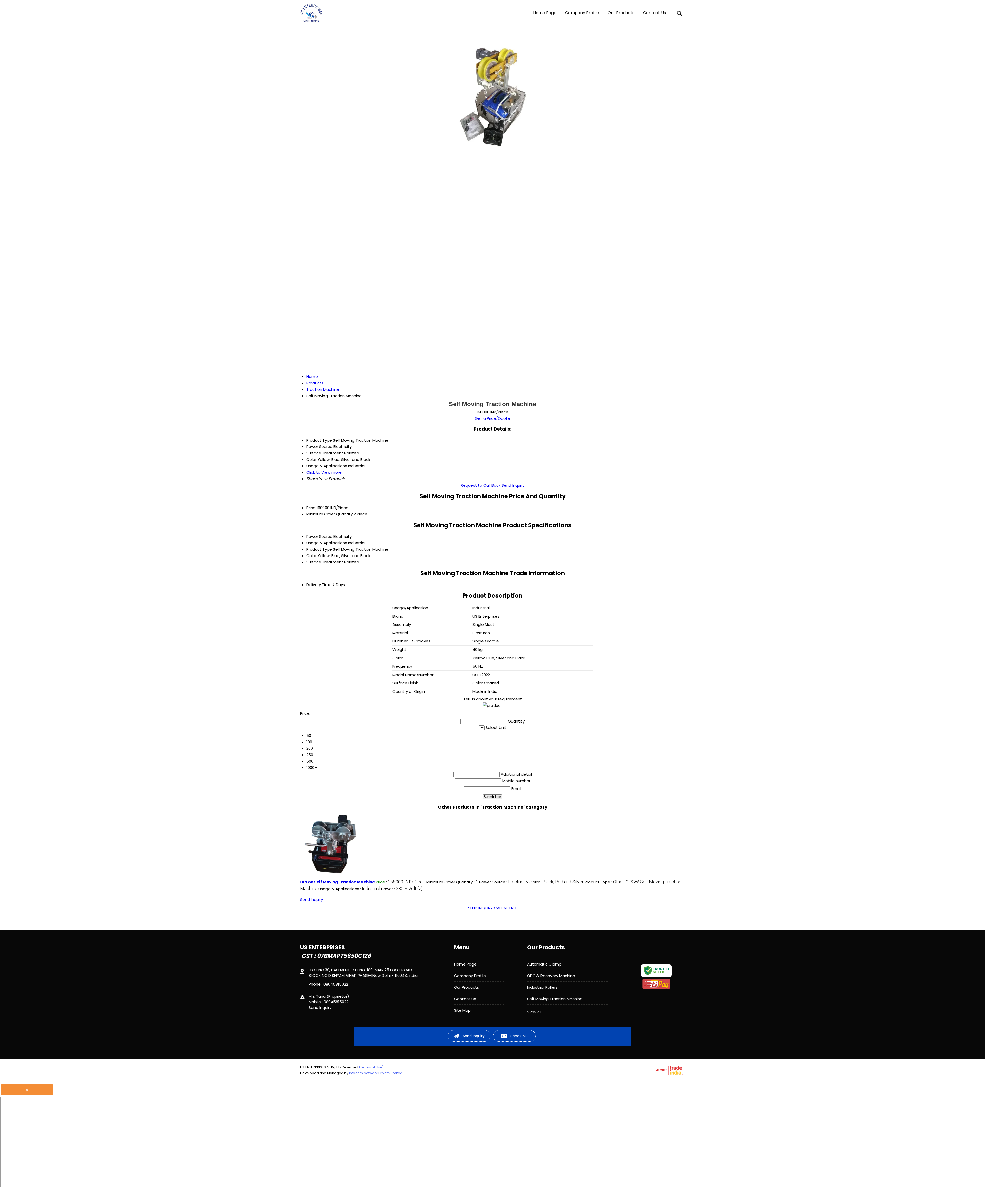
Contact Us (654, 13)
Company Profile (582, 13)
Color (311, 555)
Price (311, 507)
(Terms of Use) (371, 1067)
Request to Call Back (480, 485)
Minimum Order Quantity (329, 514)
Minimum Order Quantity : (452, 882)
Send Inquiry (512, 485)
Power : (401, 888)
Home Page (544, 13)
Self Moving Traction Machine (555, 998)
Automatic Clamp (544, 964)
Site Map (462, 1010)
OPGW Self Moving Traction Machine (337, 882)
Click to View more (324, 472)
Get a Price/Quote (492, 418)
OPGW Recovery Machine (551, 975)
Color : (556, 882)
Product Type (319, 549)
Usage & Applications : (349, 888)
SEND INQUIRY (480, 908)
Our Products (621, 13)
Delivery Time (318, 584)
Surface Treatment (324, 562)
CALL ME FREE (505, 908)
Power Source (319, 536)
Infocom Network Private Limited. (376, 1072)
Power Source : (503, 882)
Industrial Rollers (542, 987)
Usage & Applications (326, 542)
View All (534, 1012)
